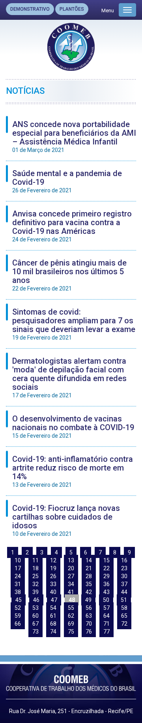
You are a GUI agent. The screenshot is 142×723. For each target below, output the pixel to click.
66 (18, 624)
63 (89, 616)
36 (106, 584)
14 (89, 560)
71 (106, 624)
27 (71, 576)
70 (89, 624)
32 (35, 584)
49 (88, 600)
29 (106, 576)
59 (18, 616)
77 (106, 631)
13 (71, 560)
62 (71, 616)
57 (106, 608)
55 (71, 608)
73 (35, 631)
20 (71, 568)
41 (71, 592)
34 (71, 584)
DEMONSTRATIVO (30, 9)
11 (35, 560)
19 (53, 568)
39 (35, 592)
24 (18, 576)
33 (53, 584)
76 (89, 631)
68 (53, 624)
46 (36, 600)
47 (54, 600)
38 (18, 592)
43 (106, 592)
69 (71, 624)
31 (18, 584)
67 (35, 624)
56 (89, 608)
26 (53, 576)
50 (106, 600)
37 (124, 584)
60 (35, 616)
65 (124, 616)
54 (53, 608)
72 (124, 624)
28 (89, 576)
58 (124, 608)
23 (124, 568)
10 (18, 560)
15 (106, 560)
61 (53, 616)
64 (106, 616)
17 (18, 568)
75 (71, 631)
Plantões (72, 9)
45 (18, 600)
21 (89, 568)
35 (89, 584)
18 (35, 568)
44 (124, 592)
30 (124, 576)
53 (35, 608)
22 (106, 568)
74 (53, 631)
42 (89, 592)
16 (124, 560)
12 (53, 560)
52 (18, 608)
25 (35, 576)
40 (53, 592)
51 (124, 600)
